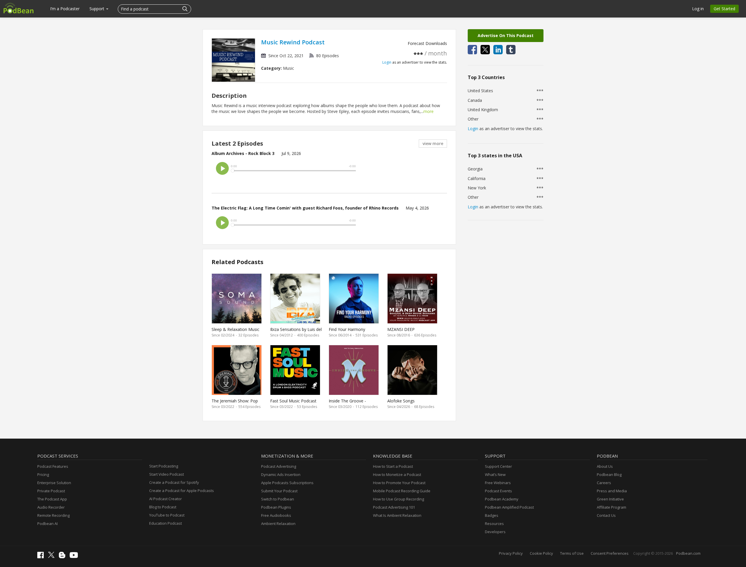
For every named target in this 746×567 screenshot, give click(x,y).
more (428, 111)
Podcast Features (52, 466)
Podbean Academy (501, 499)
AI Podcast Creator (165, 498)
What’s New (495, 474)
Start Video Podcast (166, 474)
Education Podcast (165, 523)
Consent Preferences (610, 553)
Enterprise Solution (54, 482)
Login (386, 62)
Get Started (724, 8)
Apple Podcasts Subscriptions (287, 482)
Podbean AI (47, 523)
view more (433, 143)
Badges (491, 515)
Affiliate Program (611, 507)
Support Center (498, 466)
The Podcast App (52, 499)
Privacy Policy (511, 553)
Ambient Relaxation (278, 523)
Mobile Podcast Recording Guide (401, 490)
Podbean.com (688, 553)
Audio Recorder (51, 507)
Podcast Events (498, 490)
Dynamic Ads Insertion (280, 474)
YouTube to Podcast (166, 515)
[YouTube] (75, 556)
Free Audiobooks (276, 515)
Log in (698, 8)
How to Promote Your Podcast (399, 482)
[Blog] (63, 557)
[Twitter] (52, 556)
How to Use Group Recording (398, 499)
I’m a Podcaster (65, 8)
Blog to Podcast (162, 507)
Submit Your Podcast (279, 490)
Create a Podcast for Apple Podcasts (181, 490)
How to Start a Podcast (393, 466)
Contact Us (606, 515)
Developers (495, 531)
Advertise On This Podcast (506, 35)
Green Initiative (610, 499)
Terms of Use (572, 553)
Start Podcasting (163, 466)
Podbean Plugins (276, 507)
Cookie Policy (541, 553)
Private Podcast (51, 490)
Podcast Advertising (278, 466)
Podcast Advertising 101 (394, 507)
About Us (605, 466)
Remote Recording (53, 515)
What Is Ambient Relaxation (397, 515)
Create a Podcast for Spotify (174, 482)
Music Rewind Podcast (293, 42)
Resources (494, 523)
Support (97, 8)
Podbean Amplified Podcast (509, 507)
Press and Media (612, 490)
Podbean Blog (609, 474)
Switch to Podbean (277, 499)
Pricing (43, 474)
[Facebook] (42, 557)
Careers (604, 482)
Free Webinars (498, 482)
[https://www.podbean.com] (18, 8)
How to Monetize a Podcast (397, 474)
